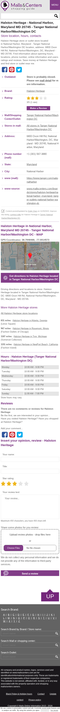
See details (54, 710)
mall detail (46, 80)
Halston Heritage (36, 91)
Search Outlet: (8, 652)
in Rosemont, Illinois (31, 328)
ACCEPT (45, 710)
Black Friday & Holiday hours (19, 694)
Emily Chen (32, 211)
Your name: (8, 454)
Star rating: (8, 478)
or (30, 537)
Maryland (32, 164)
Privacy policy (34, 700)
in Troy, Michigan (30, 336)
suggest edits (15, 215)
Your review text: (11, 492)
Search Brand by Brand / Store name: (21, 629)
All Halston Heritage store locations (19, 313)
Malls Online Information (30, 706)
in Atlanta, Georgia (30, 320)
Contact (41, 694)
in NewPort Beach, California (36, 344)
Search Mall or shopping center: (18, 641)
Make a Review (38, 108)
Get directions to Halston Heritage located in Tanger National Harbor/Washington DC (33, 278)
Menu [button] (55, 4)
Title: (5, 466)
